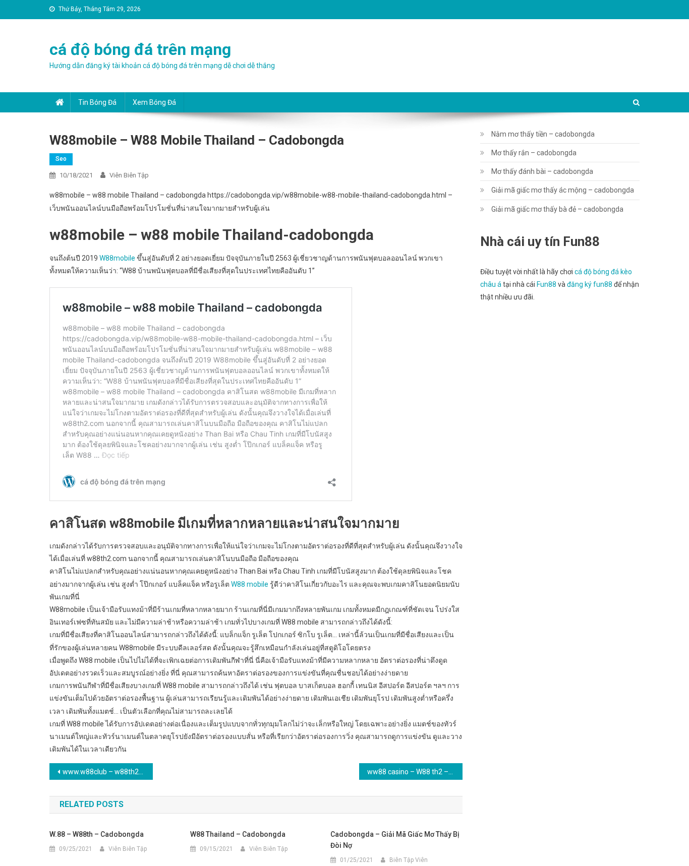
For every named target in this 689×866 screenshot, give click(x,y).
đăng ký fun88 (589, 284)
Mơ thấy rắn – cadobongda (534, 153)
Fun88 (546, 284)
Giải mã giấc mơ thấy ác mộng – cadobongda (562, 190)
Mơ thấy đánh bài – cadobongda (542, 171)
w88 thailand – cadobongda (237, 834)
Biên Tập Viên (408, 859)
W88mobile (117, 258)
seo (61, 158)
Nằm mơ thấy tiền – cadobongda (543, 134)
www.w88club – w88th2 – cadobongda (108, 772)
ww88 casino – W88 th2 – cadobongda (415, 772)
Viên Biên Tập (129, 175)
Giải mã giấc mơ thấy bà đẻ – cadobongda (557, 209)
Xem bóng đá (154, 102)
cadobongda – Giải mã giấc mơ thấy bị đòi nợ (395, 839)
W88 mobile (249, 584)
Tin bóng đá (97, 102)
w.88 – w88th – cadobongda (96, 834)
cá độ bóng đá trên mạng (140, 49)
